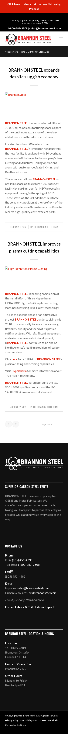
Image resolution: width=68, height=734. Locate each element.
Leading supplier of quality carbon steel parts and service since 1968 (35, 21)
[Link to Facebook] (33, 16)
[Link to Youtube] (44, 16)
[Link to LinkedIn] (27, 16)
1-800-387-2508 (17, 28)
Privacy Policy (11, 720)
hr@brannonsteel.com (42, 593)
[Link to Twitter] (38, 16)
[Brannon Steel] (34, 104)
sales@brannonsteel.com (45, 28)
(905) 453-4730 (22, 560)
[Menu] (61, 38)
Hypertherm (19, 371)
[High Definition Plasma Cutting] (34, 276)
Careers (42, 720)
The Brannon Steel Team (45, 227)
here (14, 359)
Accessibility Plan (28, 720)
